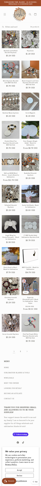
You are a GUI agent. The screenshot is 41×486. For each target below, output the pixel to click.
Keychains (30, 51)
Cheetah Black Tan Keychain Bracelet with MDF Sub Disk (10, 143)
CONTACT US (9, 399)
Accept (19, 470)
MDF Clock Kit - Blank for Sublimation (30, 268)
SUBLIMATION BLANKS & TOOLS (17, 373)
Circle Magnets (30, 113)
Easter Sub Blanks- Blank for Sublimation (30, 206)
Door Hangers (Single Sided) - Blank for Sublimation (30, 143)
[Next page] (27, 351)
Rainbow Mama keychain (11, 113)
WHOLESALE (9, 378)
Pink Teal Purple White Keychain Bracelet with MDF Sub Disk (30, 336)
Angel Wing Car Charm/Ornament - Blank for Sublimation (10, 237)
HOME (6, 367)
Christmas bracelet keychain (10, 298)
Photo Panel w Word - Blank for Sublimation (10, 268)
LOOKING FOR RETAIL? (13, 388)
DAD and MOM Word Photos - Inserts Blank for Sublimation (10, 175)
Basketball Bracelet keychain (30, 174)
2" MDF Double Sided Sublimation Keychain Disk (30, 236)
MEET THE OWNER (11, 383)
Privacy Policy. (11, 464)
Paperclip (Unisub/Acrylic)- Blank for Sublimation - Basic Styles (30, 300)
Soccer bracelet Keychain (10, 334)
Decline (19, 475)
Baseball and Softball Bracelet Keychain (11, 51)
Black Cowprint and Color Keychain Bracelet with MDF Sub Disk (30, 82)
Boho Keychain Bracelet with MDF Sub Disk (10, 82)
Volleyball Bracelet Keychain (11, 206)
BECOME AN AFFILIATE (13, 393)
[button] (4, 14)
